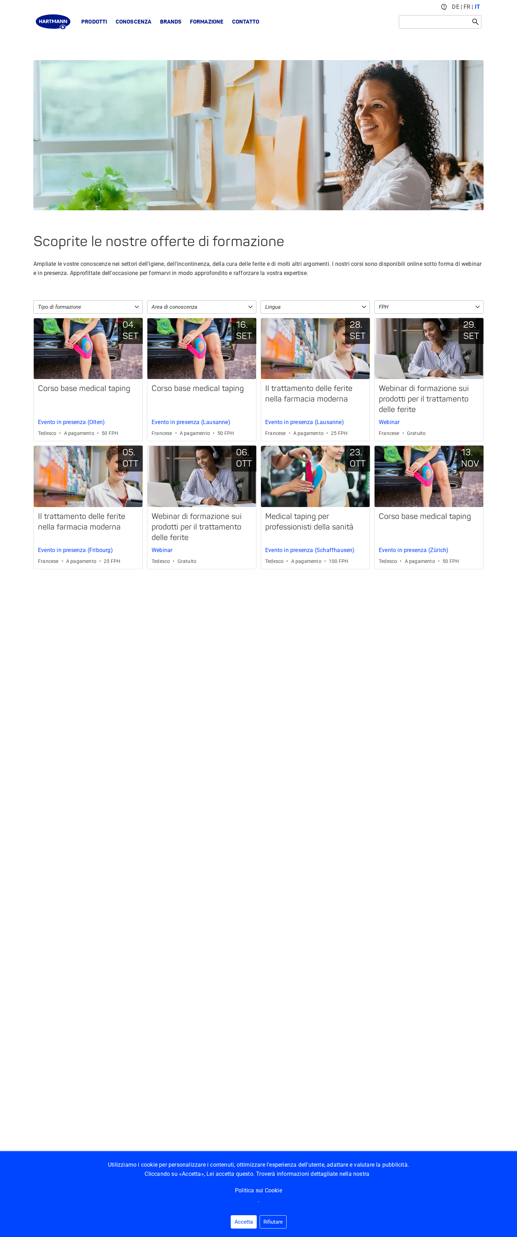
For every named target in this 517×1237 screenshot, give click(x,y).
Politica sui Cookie (258, 1190)
